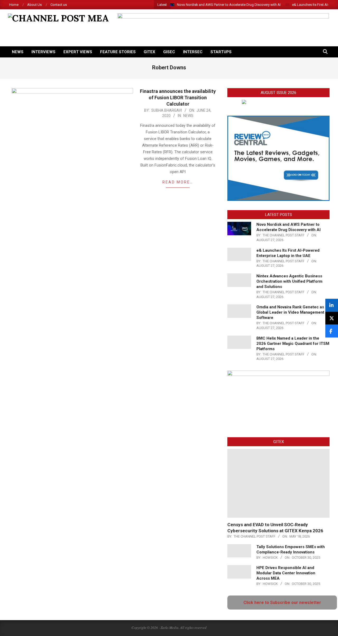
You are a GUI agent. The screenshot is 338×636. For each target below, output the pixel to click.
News (188, 116)
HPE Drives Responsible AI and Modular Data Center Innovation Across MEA (285, 573)
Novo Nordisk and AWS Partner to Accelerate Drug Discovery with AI (229, 5)
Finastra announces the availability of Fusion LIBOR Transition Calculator (178, 97)
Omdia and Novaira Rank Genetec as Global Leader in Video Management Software (290, 312)
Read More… (177, 182)
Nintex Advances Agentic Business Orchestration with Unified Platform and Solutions (289, 281)
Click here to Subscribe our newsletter (282, 602)
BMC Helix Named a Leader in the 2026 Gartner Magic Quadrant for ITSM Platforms (292, 343)
